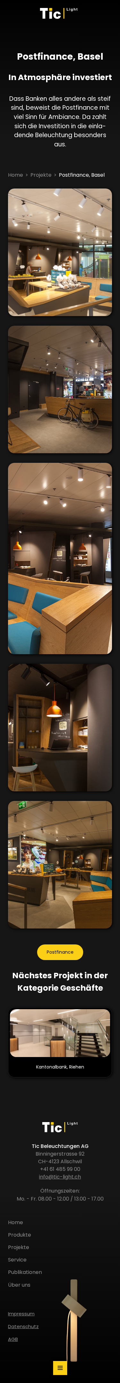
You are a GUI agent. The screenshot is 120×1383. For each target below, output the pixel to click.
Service (17, 1259)
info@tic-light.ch (60, 1176)
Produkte (19, 1235)
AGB (13, 1339)
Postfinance (60, 952)
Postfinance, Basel (82, 175)
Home (15, 175)
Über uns (19, 1285)
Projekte (41, 175)
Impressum (21, 1313)
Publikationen (25, 1272)
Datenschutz (23, 1326)
